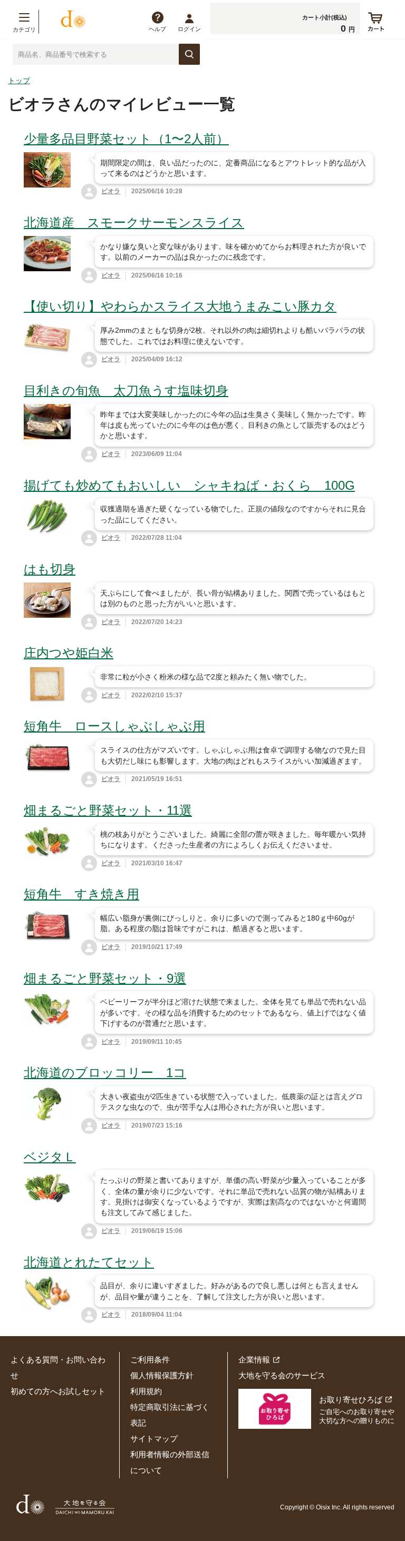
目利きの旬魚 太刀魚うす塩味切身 (126, 390)
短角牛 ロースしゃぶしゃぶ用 (114, 726)
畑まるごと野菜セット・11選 (108, 810)
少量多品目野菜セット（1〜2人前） (126, 139)
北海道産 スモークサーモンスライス (134, 222)
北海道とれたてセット (89, 1262)
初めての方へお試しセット (58, 1391)
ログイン (189, 29)
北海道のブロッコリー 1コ (105, 1072)
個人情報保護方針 (162, 1375)
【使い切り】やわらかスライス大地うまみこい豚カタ (180, 306)
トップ (19, 80)
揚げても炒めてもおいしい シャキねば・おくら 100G (189, 485)
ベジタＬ (50, 1157)
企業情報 (254, 1359)
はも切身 (49, 569)
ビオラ (110, 191)
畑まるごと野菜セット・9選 (105, 978)
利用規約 (146, 1391)
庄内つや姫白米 (68, 653)
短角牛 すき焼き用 (81, 894)
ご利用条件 (150, 1359)
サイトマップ (154, 1438)
